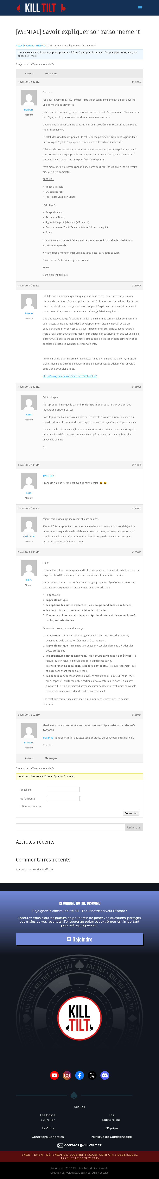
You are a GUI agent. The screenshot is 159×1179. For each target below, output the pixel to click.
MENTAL (40, 45)
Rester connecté (32, 806)
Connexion (130, 813)
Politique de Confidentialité (111, 1137)
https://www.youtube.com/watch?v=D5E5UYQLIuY (70, 376)
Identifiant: (26, 789)
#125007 (136, 508)
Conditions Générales (48, 1137)
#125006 (136, 465)
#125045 (136, 552)
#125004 (136, 285)
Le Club (48, 1128)
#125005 (136, 386)
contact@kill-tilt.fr (83, 1145)
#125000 (136, 82)
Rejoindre (81, 939)
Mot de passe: (27, 798)
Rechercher (134, 827)
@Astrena (48, 475)
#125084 (136, 714)
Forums (30, 45)
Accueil (20, 45)
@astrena (48, 737)
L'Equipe (111, 1128)
